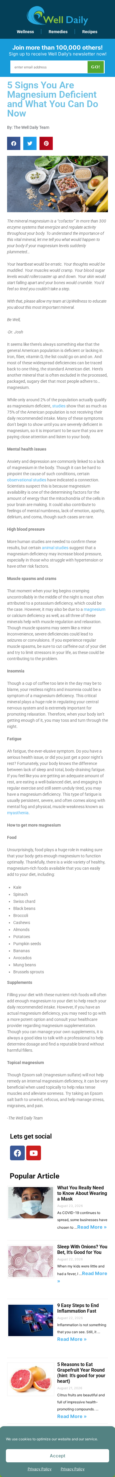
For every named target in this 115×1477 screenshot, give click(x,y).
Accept (57, 1456)
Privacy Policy (40, 1469)
